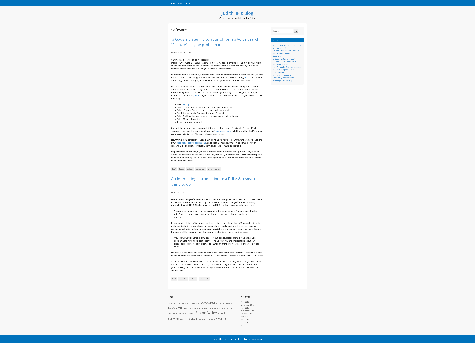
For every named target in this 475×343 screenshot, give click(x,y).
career (211, 302)
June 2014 (245, 319)
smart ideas (183, 279)
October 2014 (246, 313)
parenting (230, 308)
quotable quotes (184, 313)
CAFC (204, 302)
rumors (192, 313)
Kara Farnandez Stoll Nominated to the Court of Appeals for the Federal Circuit (287, 69)
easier (197, 95)
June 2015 (245, 308)
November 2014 (247, 311)
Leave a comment (214, 169)
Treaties (200, 319)
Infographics (212, 308)
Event (180, 307)
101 (169, 303)
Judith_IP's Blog (237, 13)
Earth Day (226, 303)
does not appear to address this (191, 142)
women (222, 318)
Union (205, 319)
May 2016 (245, 302)
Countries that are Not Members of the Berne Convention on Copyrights (287, 53)
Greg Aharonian (195, 308)
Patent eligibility (173, 313)
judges (218, 308)
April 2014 (245, 322)
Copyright (219, 303)
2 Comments (204, 279)
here (247, 77)
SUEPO (182, 319)
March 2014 (245, 325)
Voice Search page (222, 131)
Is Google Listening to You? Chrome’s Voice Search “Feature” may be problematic (286, 61)
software (190, 169)
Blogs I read (191, 3)
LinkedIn (223, 308)
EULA (174, 169)
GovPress (226, 339)
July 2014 (244, 316)
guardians (204, 308)
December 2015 (247, 305)
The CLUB (191, 318)
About (180, 3)
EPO (230, 303)
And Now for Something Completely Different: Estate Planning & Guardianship (284, 78)
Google (181, 169)
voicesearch (200, 169)
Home (172, 3)
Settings (186, 104)
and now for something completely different (185, 303)
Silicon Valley (206, 312)
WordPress (238, 339)
